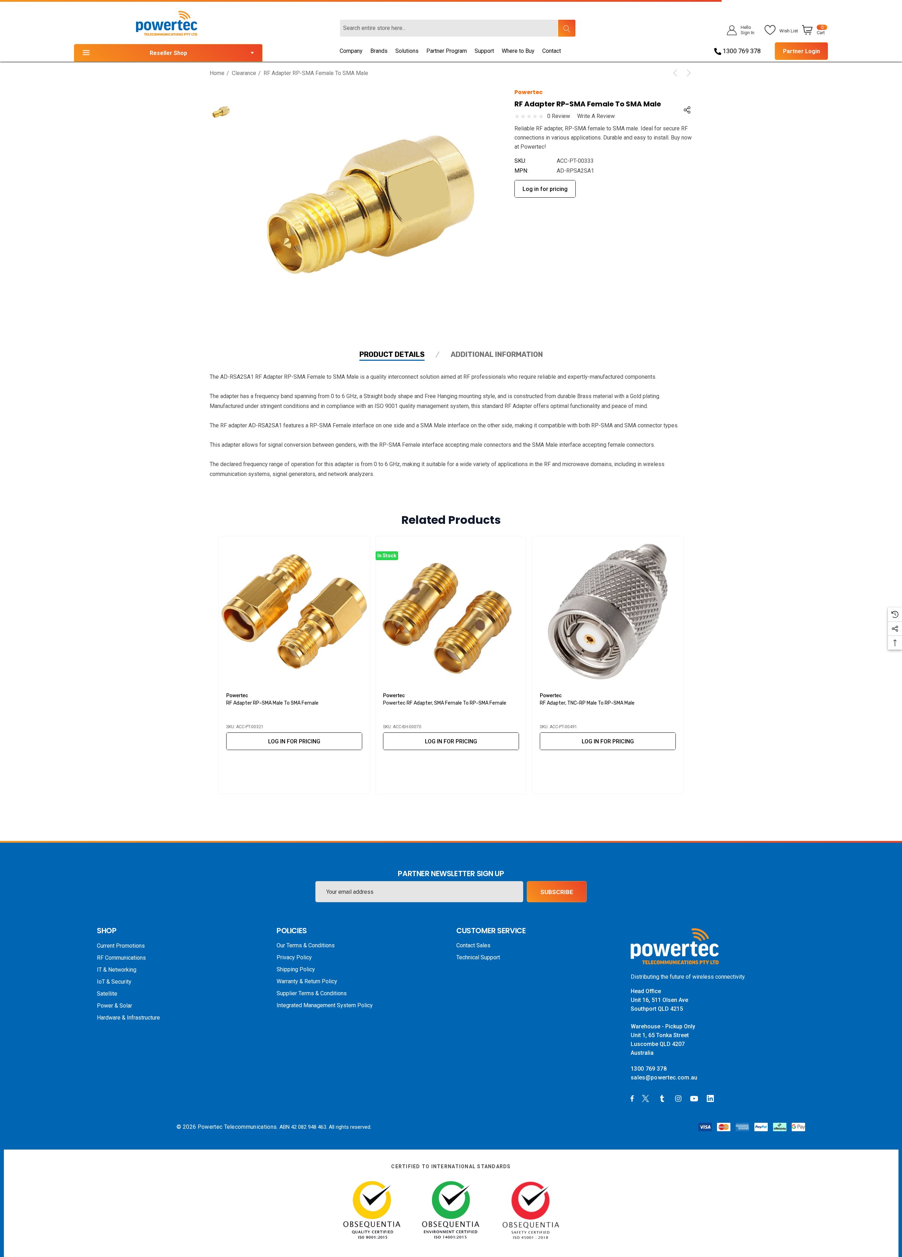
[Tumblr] (663, 1098)
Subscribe (556, 892)
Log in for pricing (545, 189)
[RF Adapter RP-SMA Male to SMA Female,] (294, 611)
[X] (647, 1098)
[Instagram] (679, 1098)
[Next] (687, 72)
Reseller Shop (168, 53)
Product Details (392, 354)
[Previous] (676, 72)
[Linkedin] (712, 1098)
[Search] (566, 28)
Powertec (528, 92)
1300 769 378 (741, 51)
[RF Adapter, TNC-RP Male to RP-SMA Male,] (607, 611)
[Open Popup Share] (687, 110)
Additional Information (497, 354)
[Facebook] (632, 1098)
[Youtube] (695, 1098)
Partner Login (801, 51)
